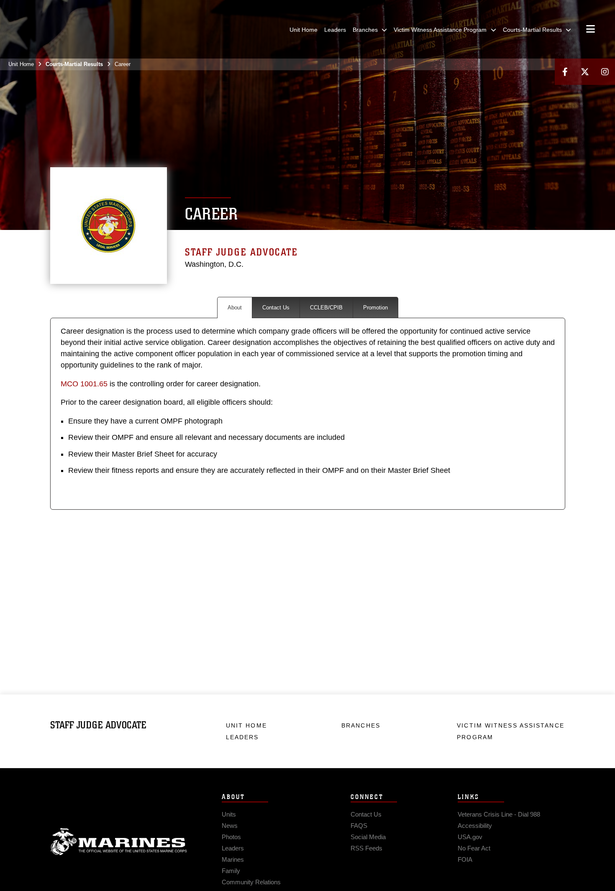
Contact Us (276, 307)
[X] (585, 72)
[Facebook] (565, 72)
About (235, 307)
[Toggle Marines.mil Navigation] (590, 29)
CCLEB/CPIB (326, 307)
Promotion (375, 307)
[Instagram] (605, 72)
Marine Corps (118, 842)
